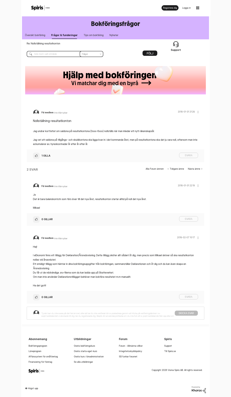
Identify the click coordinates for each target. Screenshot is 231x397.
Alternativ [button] (149, 54)
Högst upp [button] (33, 388)
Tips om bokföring (94, 35)
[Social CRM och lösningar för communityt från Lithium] (199, 389)
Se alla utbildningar (83, 361)
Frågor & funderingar (64, 35)
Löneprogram (35, 351)
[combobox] (63, 54)
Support (168, 345)
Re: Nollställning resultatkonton (43, 43)
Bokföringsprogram (38, 345)
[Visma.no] (40, 8)
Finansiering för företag (40, 361)
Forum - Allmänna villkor (131, 345)
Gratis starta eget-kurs (85, 351)
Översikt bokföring (35, 35)
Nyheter (114, 35)
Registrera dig (170, 7)
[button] (198, 112)
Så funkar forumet (128, 356)
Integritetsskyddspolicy (130, 351)
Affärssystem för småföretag (43, 356)
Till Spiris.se (170, 351)
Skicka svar (186, 313)
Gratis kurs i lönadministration (89, 356)
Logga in (186, 7)
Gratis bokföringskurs (84, 345)
